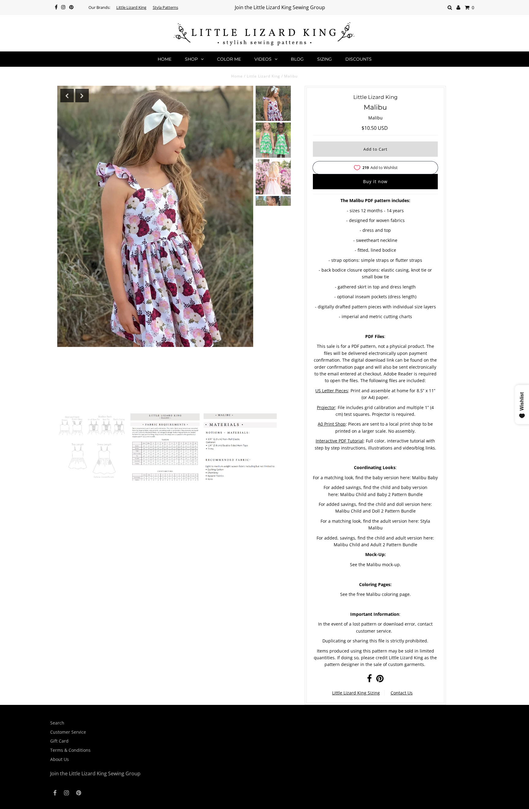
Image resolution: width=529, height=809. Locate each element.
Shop (191, 59)
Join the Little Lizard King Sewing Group (280, 7)
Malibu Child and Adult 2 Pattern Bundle (375, 544)
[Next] (82, 95)
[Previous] (67, 95)
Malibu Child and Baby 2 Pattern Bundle (381, 494)
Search (57, 723)
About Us (59, 759)
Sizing (324, 59)
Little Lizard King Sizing (356, 693)
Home (164, 59)
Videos (263, 59)
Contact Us (402, 693)
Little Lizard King (131, 7)
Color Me (229, 59)
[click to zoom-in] (91, 454)
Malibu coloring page (388, 594)
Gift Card (59, 741)
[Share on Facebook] (369, 680)
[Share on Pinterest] (380, 680)
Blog (297, 59)
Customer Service (68, 732)
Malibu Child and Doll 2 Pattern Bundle (375, 511)
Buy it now (375, 181)
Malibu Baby (425, 477)
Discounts (358, 59)
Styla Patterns (165, 7)
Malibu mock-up (383, 564)
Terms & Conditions (70, 750)
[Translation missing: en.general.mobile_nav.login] (458, 7)
